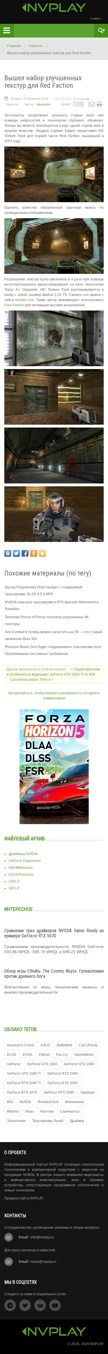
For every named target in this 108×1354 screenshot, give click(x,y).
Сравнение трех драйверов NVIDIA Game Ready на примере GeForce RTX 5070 (54, 933)
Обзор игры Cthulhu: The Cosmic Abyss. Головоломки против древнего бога (54, 973)
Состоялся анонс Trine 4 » (31, 680)
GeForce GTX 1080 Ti (24, 1074)
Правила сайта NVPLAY (23, 1198)
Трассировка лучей (47, 1121)
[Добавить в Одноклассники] (33, 553)
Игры (29, 1111)
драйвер (77, 1121)
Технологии (16, 1121)
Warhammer (74, 1102)
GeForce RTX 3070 (22, 1092)
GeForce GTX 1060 (42, 1064)
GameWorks (84, 1055)
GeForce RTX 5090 (59, 1092)
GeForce (13, 1064)
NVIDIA (25, 1102)
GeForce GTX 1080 (79, 1064)
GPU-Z (14, 888)
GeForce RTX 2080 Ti (24, 1083)
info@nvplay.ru (42, 1237)
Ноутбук (47, 1111)
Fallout (44, 1055)
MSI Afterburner (21, 868)
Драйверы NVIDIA (23, 854)
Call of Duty (88, 1045)
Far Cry (62, 1055)
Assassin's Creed (20, 1045)
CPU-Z (14, 881)
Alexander (44, 104)
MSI (10, 1102)
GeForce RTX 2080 (63, 1074)
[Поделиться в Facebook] (25, 553)
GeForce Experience (25, 861)
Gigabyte (88, 1092)
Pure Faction (14, 305)
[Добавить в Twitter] (16, 553)
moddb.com (24, 300)
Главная (14, 46)
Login (95, 18)
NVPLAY (97, 1344)
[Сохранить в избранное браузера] (42, 553)
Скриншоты (69, 1111)
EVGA (27, 1055)
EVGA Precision (21, 875)
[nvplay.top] (54, 7)
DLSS (11, 1055)
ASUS (45, 1045)
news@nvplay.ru (43, 1262)
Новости (35, 46)
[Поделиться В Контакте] (7, 553)
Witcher (13, 1111)
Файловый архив (24, 839)
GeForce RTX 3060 (63, 1083)
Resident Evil (48, 1102)
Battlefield (64, 1045)
